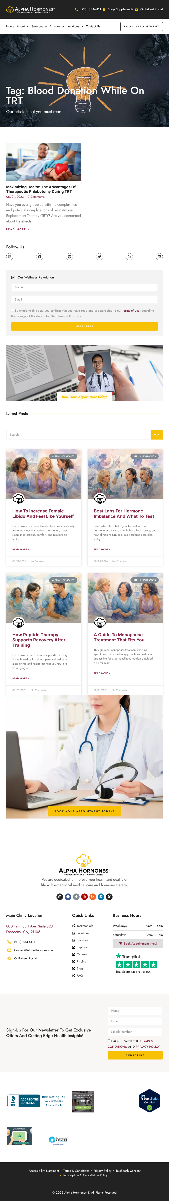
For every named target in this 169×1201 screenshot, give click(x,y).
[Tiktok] (76, 896)
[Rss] (92, 896)
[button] (141, 26)
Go (157, 434)
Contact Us (93, 26)
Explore (54, 26)
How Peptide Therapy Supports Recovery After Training (39, 640)
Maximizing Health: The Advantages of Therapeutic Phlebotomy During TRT (41, 189)
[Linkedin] (159, 256)
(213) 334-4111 (24, 942)
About (21, 26)
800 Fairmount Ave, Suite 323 (29, 926)
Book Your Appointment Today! (84, 396)
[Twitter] (99, 256)
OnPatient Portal (25, 958)
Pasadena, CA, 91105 (23, 931)
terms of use (131, 310)
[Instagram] (9, 256)
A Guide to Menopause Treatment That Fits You (119, 637)
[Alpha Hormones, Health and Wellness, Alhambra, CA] (37, 1101)
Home (10, 26)
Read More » (17, 229)
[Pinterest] (69, 256)
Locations (73, 26)
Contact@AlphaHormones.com (34, 950)
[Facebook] (39, 256)
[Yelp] (129, 256)
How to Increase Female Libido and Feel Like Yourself (43, 513)
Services (37, 26)
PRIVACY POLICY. (148, 1046)
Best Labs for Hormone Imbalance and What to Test (124, 513)
